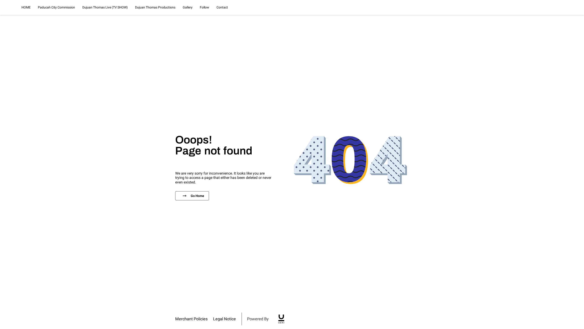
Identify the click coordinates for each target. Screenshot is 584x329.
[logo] (281, 319)
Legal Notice (224, 318)
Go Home (197, 196)
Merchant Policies (191, 318)
